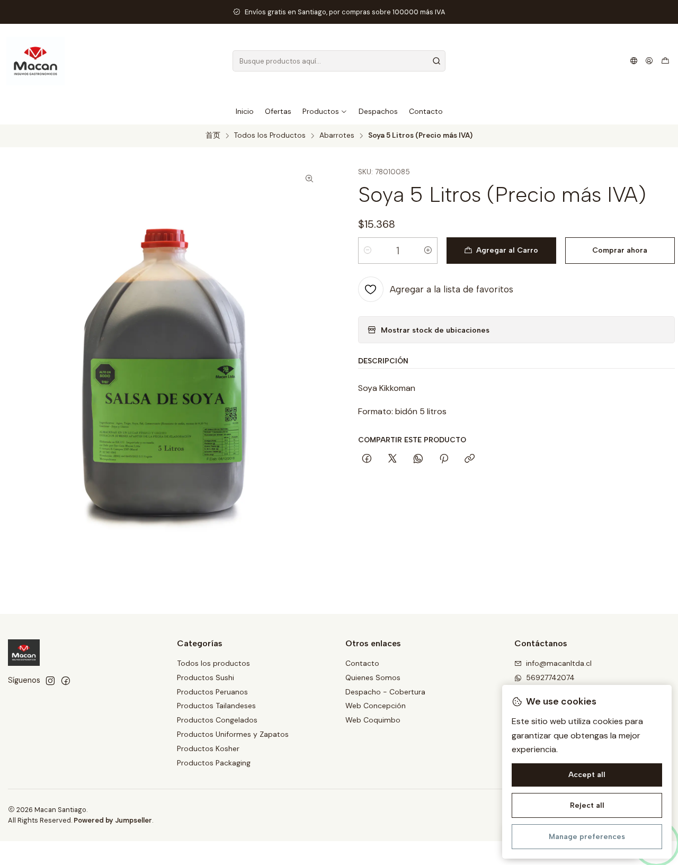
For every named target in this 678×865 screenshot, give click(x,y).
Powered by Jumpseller (113, 820)
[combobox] (339, 61)
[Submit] (436, 61)
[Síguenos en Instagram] (50, 680)
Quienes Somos (372, 677)
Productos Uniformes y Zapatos (233, 734)
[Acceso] (649, 60)
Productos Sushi (205, 677)
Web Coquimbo (372, 720)
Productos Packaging (214, 763)
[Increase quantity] (428, 250)
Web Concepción (375, 705)
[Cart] (665, 60)
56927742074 (550, 677)
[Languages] (634, 60)
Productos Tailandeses (216, 705)
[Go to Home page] (35, 61)
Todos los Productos (270, 135)
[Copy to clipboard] (469, 459)
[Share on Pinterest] (444, 459)
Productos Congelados (217, 720)
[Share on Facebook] (367, 459)
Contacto (362, 663)
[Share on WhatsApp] (418, 459)
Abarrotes (336, 135)
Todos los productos (213, 663)
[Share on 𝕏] (392, 459)
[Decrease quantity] (368, 250)
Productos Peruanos (212, 692)
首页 (213, 135)
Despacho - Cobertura (385, 692)
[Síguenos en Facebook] (65, 680)
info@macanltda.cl (559, 663)
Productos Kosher (208, 748)
